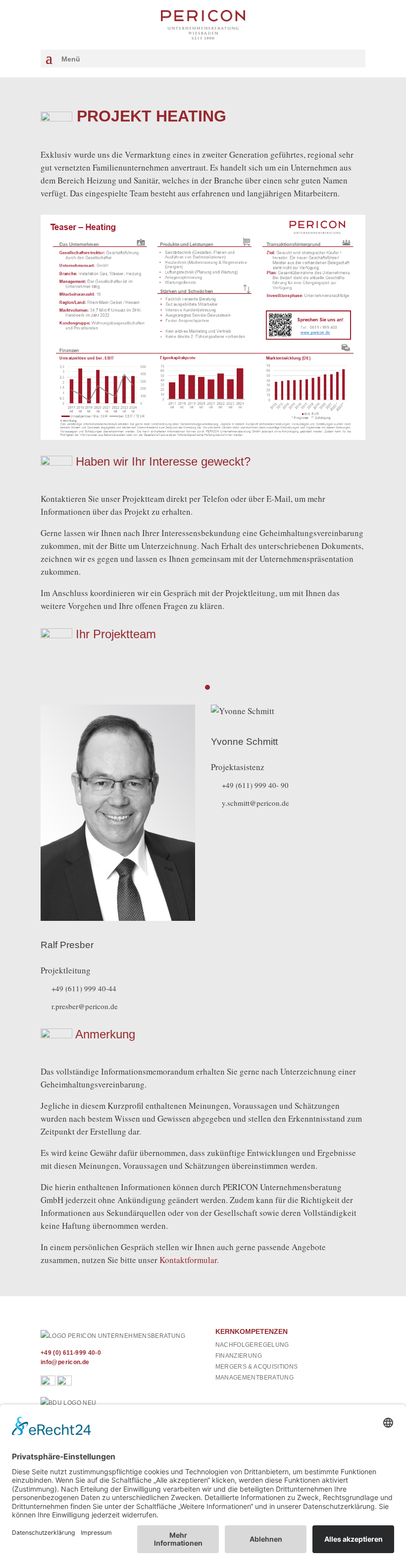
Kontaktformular (188, 1259)
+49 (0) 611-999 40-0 (71, 1352)
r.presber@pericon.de (84, 1006)
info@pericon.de (65, 1362)
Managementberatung (254, 1377)
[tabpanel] (118, 859)
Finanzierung (238, 1355)
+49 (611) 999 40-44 (83, 988)
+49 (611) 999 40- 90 (255, 785)
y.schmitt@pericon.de (255, 803)
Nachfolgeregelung (252, 1344)
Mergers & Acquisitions (256, 1366)
